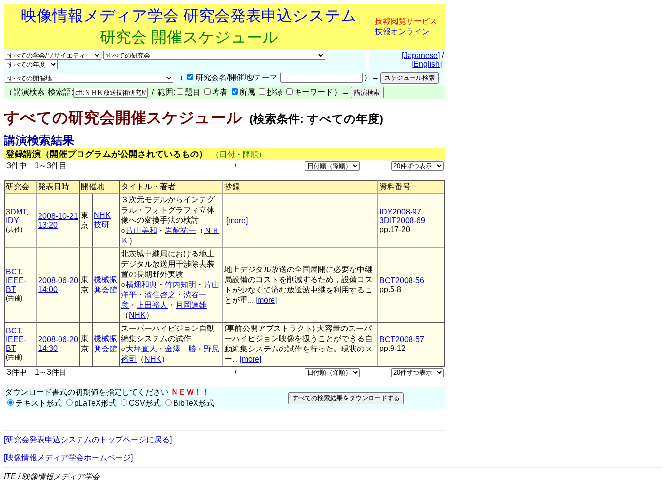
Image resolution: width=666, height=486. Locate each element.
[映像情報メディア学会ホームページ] (68, 457)
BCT (13, 272)
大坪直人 (141, 349)
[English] (426, 64)
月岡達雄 (191, 305)
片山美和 (141, 230)
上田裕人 (152, 305)
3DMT (16, 212)
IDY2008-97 (400, 212)
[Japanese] (421, 55)
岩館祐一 (180, 230)
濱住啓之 (160, 295)
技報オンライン (402, 31)
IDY (12, 220)
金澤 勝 (180, 349)
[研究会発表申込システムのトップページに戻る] (88, 439)
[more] (237, 220)
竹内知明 (180, 284)
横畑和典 (141, 284)
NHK (137, 315)
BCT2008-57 (401, 339)
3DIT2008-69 (402, 220)
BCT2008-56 (401, 280)
